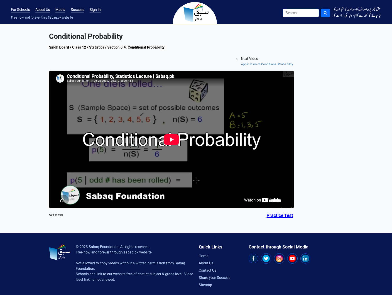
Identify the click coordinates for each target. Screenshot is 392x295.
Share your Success (214, 277)
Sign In (95, 9)
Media (60, 9)
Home (203, 256)
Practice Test (280, 215)
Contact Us (207, 270)
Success (77, 9)
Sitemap (205, 285)
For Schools (20, 9)
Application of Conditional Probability (267, 64)
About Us (42, 9)
